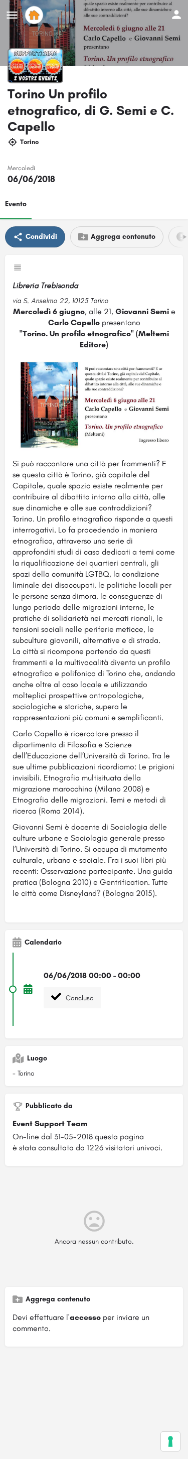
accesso (85, 1317)
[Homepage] (35, 15)
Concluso (79, 998)
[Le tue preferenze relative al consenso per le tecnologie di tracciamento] (170, 1441)
